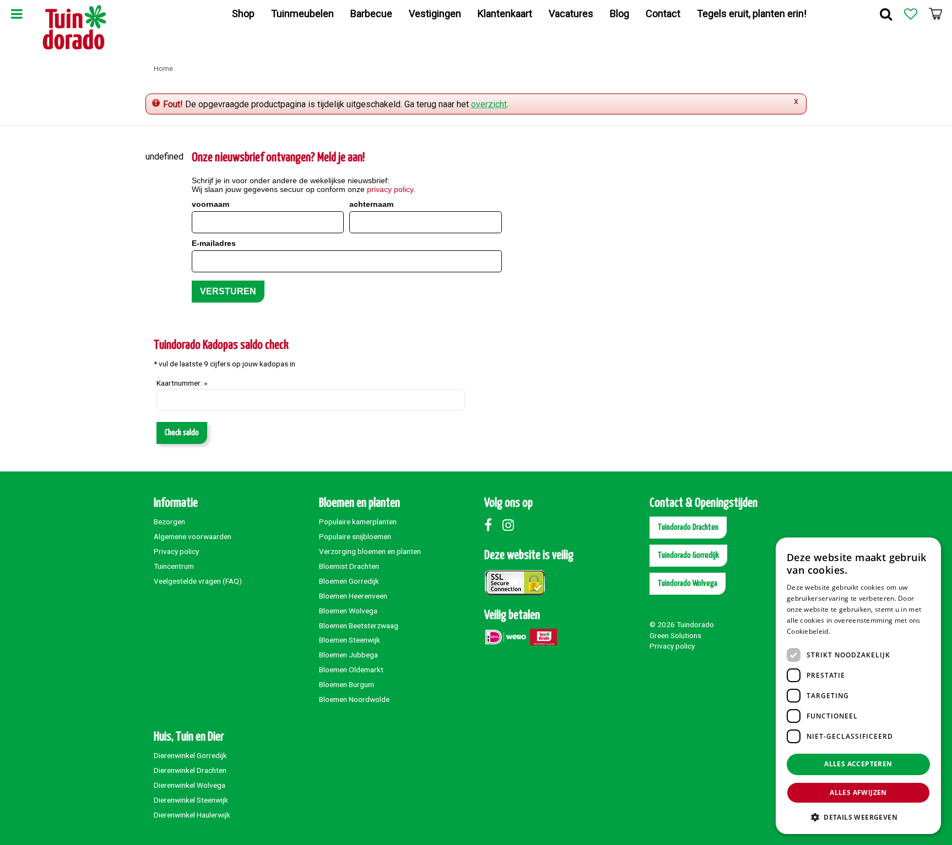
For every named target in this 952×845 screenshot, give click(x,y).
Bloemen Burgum (346, 684)
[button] (858, 816)
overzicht (489, 104)
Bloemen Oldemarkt (351, 669)
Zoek (886, 14)
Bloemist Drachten (349, 566)
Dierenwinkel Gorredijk (190, 755)
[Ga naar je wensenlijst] (910, 14)
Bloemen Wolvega (348, 610)
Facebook (492, 525)
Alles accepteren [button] (858, 764)
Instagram (510, 525)
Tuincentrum (174, 566)
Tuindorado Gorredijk (688, 555)
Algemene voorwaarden (192, 536)
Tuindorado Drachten (688, 527)
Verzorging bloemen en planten (370, 551)
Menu (16, 14)
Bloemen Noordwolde (354, 699)
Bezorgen (169, 521)
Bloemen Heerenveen (353, 595)
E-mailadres (214, 243)
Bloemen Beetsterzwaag (358, 625)
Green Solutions (675, 635)
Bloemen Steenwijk (349, 639)
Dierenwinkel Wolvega (189, 785)
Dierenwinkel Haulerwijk (192, 814)
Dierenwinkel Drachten (190, 770)
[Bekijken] (935, 14)
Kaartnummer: (181, 383)
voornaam (210, 204)
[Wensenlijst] (910, 14)
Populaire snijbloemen (355, 536)
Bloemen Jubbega (348, 654)
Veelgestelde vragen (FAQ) (198, 581)
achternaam (371, 204)
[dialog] (858, 685)
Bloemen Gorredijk (349, 581)
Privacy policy (176, 551)
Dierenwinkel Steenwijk (191, 799)
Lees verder (851, 631)
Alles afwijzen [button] (858, 792)
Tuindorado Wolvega (687, 583)
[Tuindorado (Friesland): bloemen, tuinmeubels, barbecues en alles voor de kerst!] (74, 27)
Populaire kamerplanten (358, 521)
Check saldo (182, 433)
